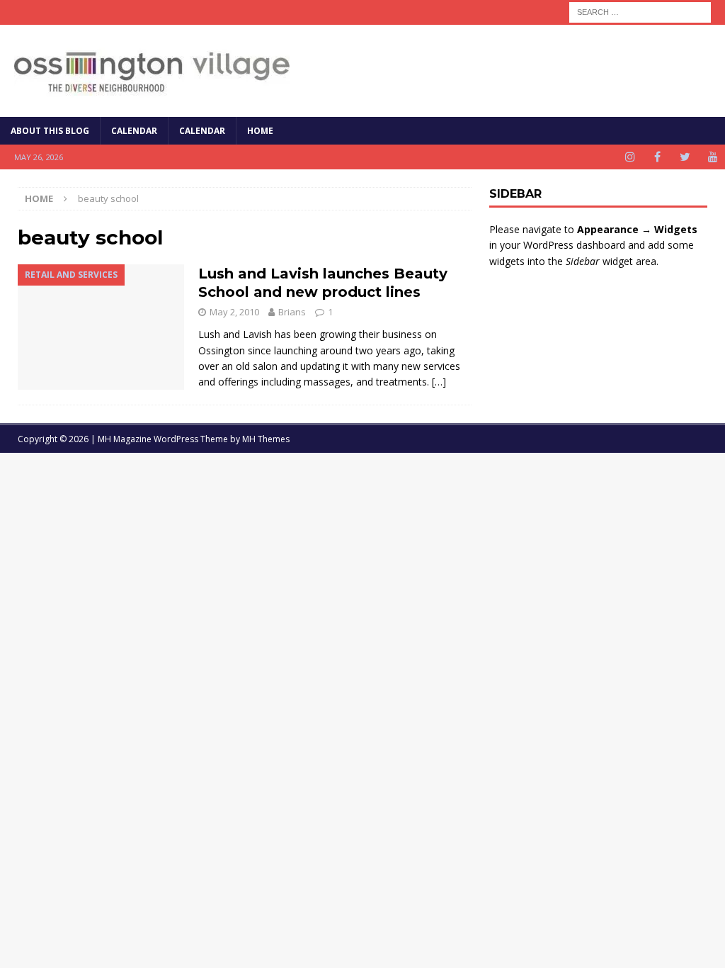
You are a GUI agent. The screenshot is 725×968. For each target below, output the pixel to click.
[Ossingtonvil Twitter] (685, 157)
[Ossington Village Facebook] (657, 157)
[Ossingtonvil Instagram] (629, 157)
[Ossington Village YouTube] (712, 157)
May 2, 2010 (234, 311)
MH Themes (266, 439)
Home (260, 131)
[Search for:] (640, 11)
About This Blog (50, 131)
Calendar (134, 131)
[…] (439, 381)
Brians (292, 311)
